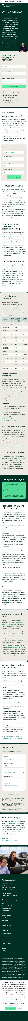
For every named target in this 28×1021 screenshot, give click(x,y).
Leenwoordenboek (6, 925)
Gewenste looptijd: (6, 71)
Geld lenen (4, 903)
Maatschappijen (6, 936)
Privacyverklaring (6, 943)
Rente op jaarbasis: (8, 169)
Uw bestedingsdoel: (8, 776)
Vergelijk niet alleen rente (10, 419)
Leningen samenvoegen (8, 265)
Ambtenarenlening (6, 913)
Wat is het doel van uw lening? (9, 78)
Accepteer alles (11, 1008)
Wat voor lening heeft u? (9, 149)
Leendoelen (5, 922)
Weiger (19, 1008)
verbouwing (7, 396)
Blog (3, 946)
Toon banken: (7, 783)
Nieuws (4, 948)
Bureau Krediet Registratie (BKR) (13, 647)
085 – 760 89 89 (7, 893)
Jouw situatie (5, 918)
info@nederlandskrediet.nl (10, 840)
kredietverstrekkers (10, 41)
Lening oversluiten (6, 915)
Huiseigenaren (5, 920)
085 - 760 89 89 (7, 838)
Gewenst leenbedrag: (7, 64)
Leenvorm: (6, 756)
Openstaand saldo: (8, 156)
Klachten (4, 938)
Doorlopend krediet (7, 908)
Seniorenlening (6, 910)
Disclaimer (4, 941)
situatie (23, 128)
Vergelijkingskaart (6, 933)
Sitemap (4, 950)
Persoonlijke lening (7, 905)
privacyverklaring (13, 1005)
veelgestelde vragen (15, 823)
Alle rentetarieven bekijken (11, 794)
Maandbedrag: (7, 163)
